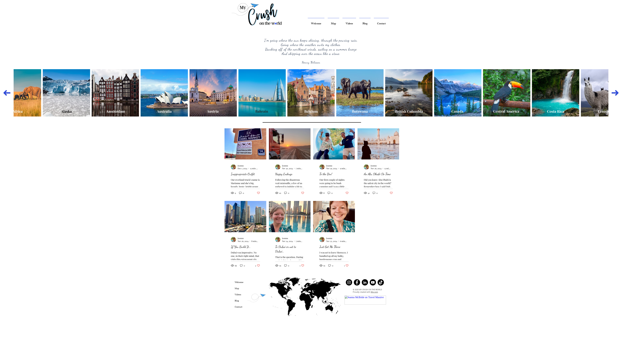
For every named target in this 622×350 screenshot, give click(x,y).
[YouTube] (373, 282)
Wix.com (374, 292)
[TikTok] (381, 282)
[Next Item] (615, 93)
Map (237, 288)
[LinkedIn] (365, 282)
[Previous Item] (6, 93)
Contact (238, 306)
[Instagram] (349, 282)
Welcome (239, 282)
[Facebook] (357, 282)
